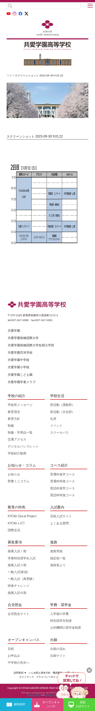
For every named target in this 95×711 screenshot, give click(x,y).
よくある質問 (59, 523)
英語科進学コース (62, 488)
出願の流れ (58, 649)
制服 (11, 425)
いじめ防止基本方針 (40, 673)
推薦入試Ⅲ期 (17, 593)
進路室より (58, 565)
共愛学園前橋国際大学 (23, 338)
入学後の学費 (59, 614)
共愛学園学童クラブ (22, 382)
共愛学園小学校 (18, 367)
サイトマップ (26, 677)
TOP (9, 75)
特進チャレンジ (18, 585)
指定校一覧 (58, 558)
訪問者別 (20, 673)
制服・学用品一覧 (20, 432)
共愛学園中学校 (18, 360)
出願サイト (58, 655)
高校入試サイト (61, 516)
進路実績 (56, 551)
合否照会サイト (18, 614)
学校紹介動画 (17, 453)
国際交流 (14, 530)
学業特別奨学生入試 (22, 558)
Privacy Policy (33, 695)
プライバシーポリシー (48, 677)
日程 (11, 649)
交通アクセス (17, 439)
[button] (90, 6)
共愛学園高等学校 (20, 352)
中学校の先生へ (18, 662)
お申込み (14, 655)
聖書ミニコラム (18, 481)
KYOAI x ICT (16, 523)
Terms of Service (54, 695)
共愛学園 (14, 330)
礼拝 (53, 418)
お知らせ (14, 474)
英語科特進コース (62, 495)
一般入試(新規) (18, 572)
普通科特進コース (62, 481)
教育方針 (14, 418)
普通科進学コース (62, 474)
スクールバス (59, 432)
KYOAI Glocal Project (22, 516)
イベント (56, 425)
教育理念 (14, 412)
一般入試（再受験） (22, 579)
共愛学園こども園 (20, 374)
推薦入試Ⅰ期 (17, 551)
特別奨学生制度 (61, 620)
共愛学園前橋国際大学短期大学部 (31, 345)
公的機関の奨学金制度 (65, 627)
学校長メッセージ (20, 405)
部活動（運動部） (62, 405)
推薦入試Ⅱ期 (17, 565)
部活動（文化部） (62, 412)
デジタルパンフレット (23, 446)
